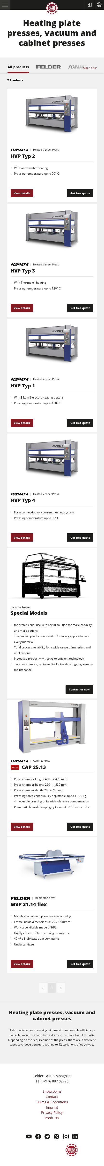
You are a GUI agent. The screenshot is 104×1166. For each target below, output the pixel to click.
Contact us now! (79, 689)
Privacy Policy (52, 1112)
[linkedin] (75, 1137)
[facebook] (38, 1137)
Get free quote (80, 193)
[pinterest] (56, 1137)
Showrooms (52, 1091)
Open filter (90, 67)
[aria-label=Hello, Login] (89, 5)
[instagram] (66, 1137)
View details (22, 193)
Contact (52, 1096)
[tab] (18, 69)
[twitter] (47, 1137)
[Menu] (5, 5)
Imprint (52, 1107)
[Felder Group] (52, 9)
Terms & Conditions (52, 1102)
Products (52, 1117)
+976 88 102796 (55, 1081)
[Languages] (99, 5)
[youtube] (29, 1137)
